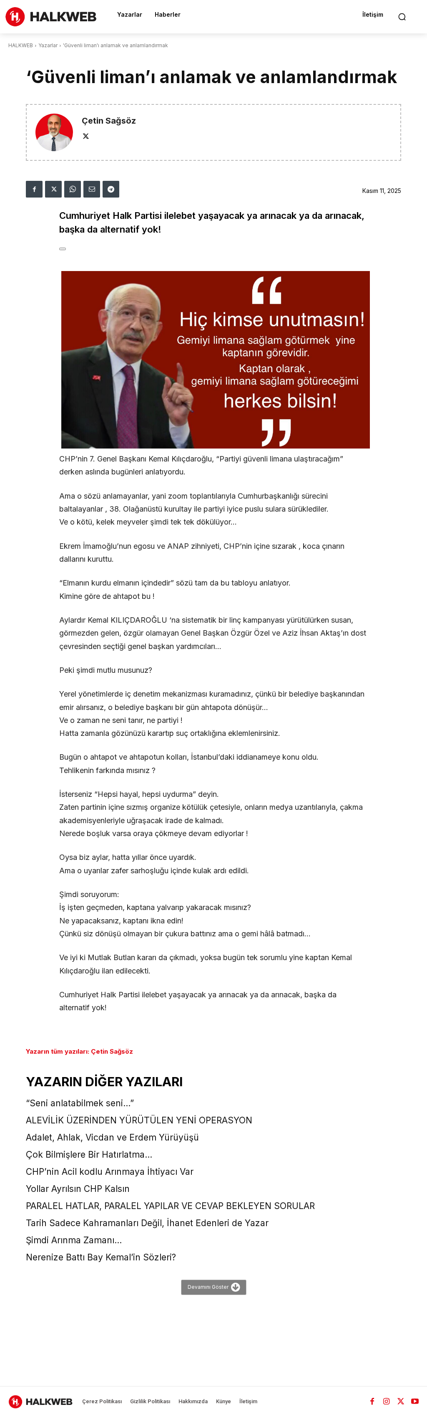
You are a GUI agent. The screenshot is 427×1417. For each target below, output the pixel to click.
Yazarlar (48, 45)
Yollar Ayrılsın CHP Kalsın (78, 1189)
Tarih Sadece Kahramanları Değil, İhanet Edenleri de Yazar (147, 1223)
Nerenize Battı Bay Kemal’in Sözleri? (101, 1257)
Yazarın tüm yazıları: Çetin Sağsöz (79, 1051)
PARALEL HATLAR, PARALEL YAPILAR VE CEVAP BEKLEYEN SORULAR (170, 1206)
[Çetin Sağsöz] (54, 132)
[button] (402, 16)
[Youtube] (415, 1401)
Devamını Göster (208, 1287)
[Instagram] (386, 1401)
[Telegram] (111, 189)
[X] (86, 136)
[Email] (91, 189)
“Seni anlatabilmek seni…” (80, 1103)
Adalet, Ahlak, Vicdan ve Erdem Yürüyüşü (112, 1137)
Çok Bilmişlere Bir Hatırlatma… (89, 1154)
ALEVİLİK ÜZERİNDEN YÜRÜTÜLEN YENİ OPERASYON (139, 1120)
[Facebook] (34, 189)
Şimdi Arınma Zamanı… (74, 1240)
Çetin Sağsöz (109, 121)
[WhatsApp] (72, 189)
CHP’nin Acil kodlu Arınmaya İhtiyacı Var (109, 1171)
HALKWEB (20, 45)
